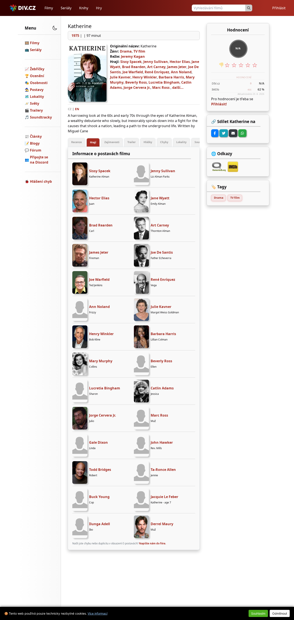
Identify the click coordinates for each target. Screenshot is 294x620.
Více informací (97, 613)
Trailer (131, 142)
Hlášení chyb (41, 181)
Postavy (36, 89)
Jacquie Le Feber (164, 496)
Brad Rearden (133, 66)
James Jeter (176, 66)
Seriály (66, 8)
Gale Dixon (98, 442)
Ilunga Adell (99, 524)
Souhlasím (258, 613)
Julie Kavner (120, 77)
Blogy (35, 143)
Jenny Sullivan (155, 61)
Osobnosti (39, 82)
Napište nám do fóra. (152, 543)
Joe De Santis (162, 252)
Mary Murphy (100, 361)
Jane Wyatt (160, 198)
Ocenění (37, 75)
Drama (126, 51)
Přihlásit (279, 8)
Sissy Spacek (131, 61)
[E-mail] (233, 133)
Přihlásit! (219, 104)
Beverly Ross (136, 82)
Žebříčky (37, 69)
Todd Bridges (100, 469)
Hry (99, 8)
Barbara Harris (171, 77)
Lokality (37, 96)
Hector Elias (180, 61)
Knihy (83, 8)
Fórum (35, 150)
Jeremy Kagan (133, 56)
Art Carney (156, 66)
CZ (69, 109)
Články (36, 136)
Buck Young (99, 496)
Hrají (93, 142)
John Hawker (162, 442)
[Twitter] (223, 133)
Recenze (76, 142)
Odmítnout (279, 613)
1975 (75, 35)
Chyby (164, 142)
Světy (34, 103)
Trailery (36, 110)
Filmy (49, 8)
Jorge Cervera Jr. (137, 87)
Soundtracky (41, 117)
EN (77, 109)
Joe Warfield (132, 72)
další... (178, 87)
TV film (139, 51)
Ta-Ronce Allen (163, 469)
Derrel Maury (162, 524)
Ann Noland (181, 72)
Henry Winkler (144, 77)
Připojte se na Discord (39, 160)
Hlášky (148, 142)
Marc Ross (161, 87)
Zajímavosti (111, 142)
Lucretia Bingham (164, 82)
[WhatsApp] (242, 133)
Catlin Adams (162, 388)
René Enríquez (157, 72)
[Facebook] (214, 133)
